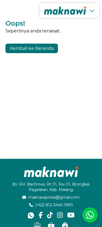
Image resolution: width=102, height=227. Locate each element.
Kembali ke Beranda (32, 48)
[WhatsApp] (90, 215)
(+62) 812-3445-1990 (54, 204)
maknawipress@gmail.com (54, 197)
